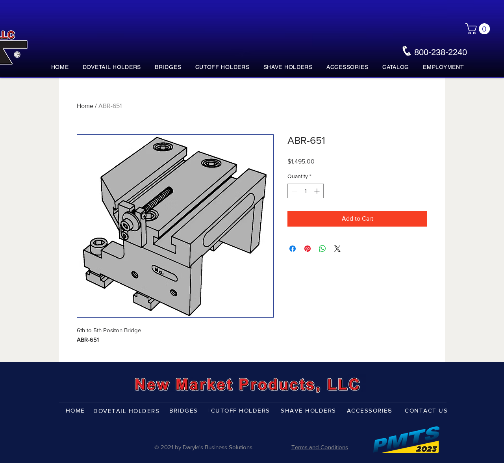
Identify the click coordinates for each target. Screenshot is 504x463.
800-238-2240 (440, 52)
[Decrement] (293, 191)
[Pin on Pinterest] (307, 248)
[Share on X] (337, 248)
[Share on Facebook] (292, 248)
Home (85, 105)
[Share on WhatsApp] (322, 248)
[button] (479, 28)
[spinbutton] (305, 191)
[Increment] (317, 191)
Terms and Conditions (319, 447)
